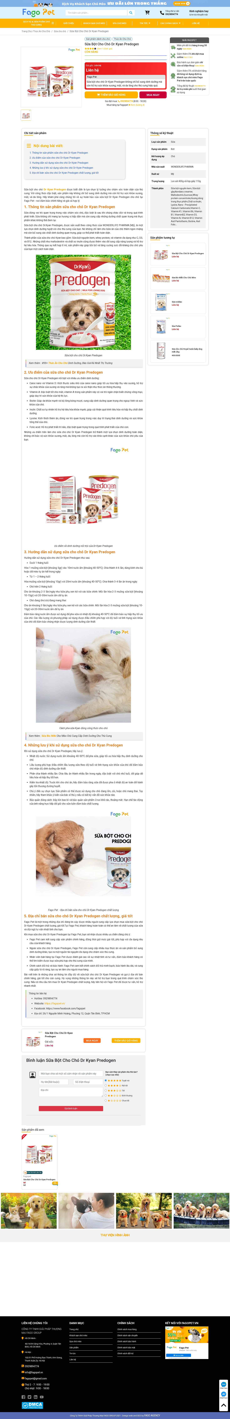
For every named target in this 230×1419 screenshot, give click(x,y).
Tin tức (72, 1353)
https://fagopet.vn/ (55, 1003)
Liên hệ (72, 1359)
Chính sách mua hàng (127, 1329)
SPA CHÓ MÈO (119, 23)
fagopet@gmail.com (36, 1378)
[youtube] (41, 1396)
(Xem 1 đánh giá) (104, 48)
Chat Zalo (223, 1388)
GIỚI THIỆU (68, 23)
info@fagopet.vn (34, 1372)
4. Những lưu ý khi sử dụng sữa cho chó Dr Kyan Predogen (61, 167)
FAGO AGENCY (152, 1415)
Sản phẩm (74, 1347)
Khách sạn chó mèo (78, 1335)
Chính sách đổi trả (125, 1353)
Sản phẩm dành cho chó (98, 39)
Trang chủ (73, 1329)
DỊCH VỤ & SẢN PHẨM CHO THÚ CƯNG (36, 23)
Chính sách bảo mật (126, 1347)
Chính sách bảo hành (126, 1341)
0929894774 (199, 86)
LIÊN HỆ (195, 23)
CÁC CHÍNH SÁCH (169, 23)
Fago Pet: (92, 77)
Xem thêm (187, 49)
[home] (38, 12)
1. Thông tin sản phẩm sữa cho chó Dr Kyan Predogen (59, 152)
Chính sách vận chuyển (127, 1335)
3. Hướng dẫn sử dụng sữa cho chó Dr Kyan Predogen (59, 162)
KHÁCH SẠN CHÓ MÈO (94, 23)
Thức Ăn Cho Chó (41, 31)
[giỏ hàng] (147, 12)
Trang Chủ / (27, 31)
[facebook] (23, 1396)
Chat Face (223, 1398)
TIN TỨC (144, 23)
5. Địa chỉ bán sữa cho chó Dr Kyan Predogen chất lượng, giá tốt (64, 172)
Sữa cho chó (60, 31)
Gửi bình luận (71, 1108)
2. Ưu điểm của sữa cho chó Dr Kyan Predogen (55, 157)
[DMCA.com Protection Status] (43, 1404)
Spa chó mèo (75, 1341)
